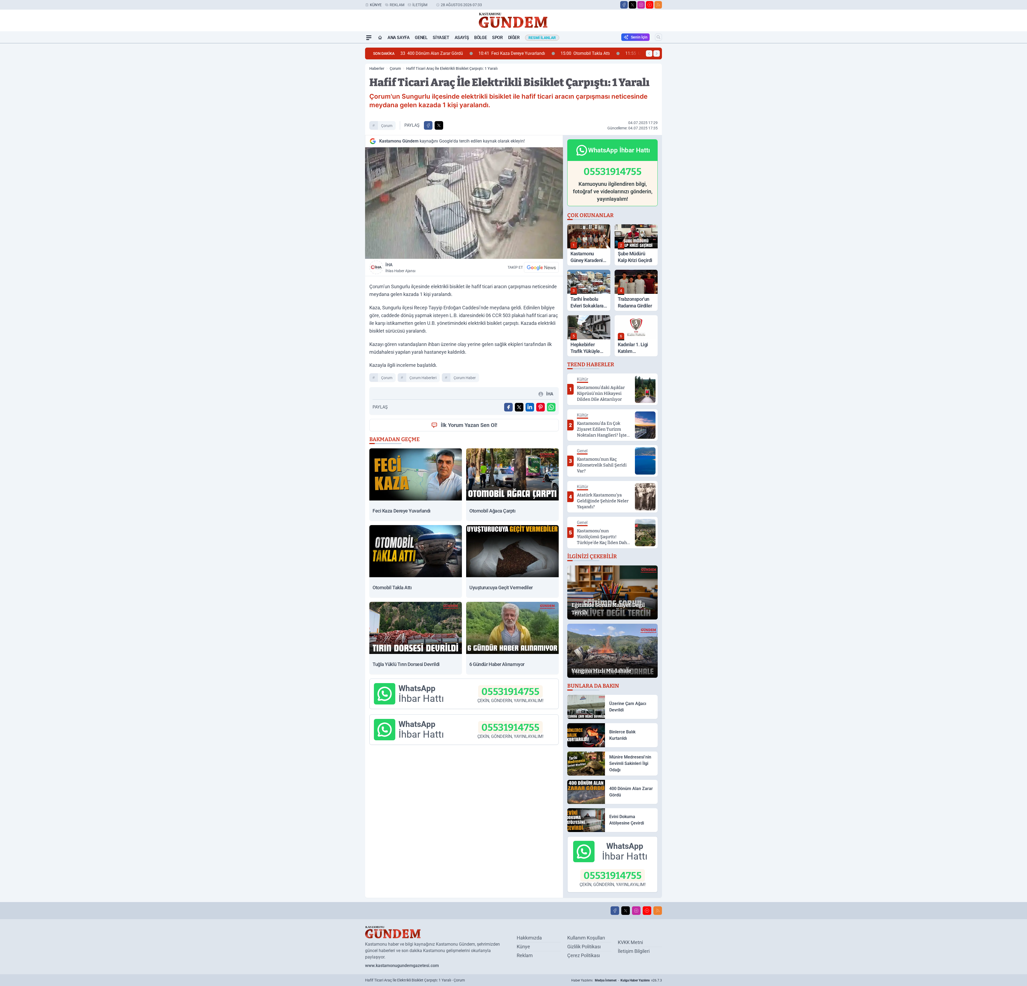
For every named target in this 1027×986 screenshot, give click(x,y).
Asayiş (462, 37)
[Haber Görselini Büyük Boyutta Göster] (464, 203)
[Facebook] (624, 5)
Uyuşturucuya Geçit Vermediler (587, 53)
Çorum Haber (465, 378)
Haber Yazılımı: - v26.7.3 (616, 980)
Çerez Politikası (583, 955)
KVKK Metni (630, 942)
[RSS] (658, 5)
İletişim (419, 5)
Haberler (376, 68)
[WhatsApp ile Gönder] (551, 407)
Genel (421, 37)
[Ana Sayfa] (380, 38)
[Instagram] (641, 5)
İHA (400, 267)
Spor (497, 37)
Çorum (395, 68)
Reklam (397, 5)
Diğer (514, 37)
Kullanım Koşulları (586, 938)
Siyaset (441, 37)
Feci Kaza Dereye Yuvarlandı (438, 53)
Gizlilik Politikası (584, 946)
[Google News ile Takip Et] (541, 267)
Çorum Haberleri (422, 378)
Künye (376, 5)
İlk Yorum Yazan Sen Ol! (469, 425)
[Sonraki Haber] (656, 53)
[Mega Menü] (369, 38)
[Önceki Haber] (649, 53)
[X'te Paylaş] (439, 125)
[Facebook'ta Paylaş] (428, 125)
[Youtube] (649, 5)
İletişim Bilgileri (634, 951)
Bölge (480, 37)
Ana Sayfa (398, 37)
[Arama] (658, 37)
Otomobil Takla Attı (511, 53)
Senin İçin (639, 37)
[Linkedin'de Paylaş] (530, 407)
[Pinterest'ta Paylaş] (540, 407)
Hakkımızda (529, 938)
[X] (632, 5)
